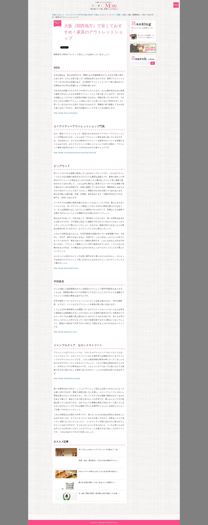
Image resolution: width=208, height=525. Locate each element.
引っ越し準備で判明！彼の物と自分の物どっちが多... (99, 493)
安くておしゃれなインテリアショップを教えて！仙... (99, 449)
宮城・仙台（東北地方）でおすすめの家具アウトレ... (99, 460)
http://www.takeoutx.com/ (65, 332)
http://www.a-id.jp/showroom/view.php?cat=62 (75, 152)
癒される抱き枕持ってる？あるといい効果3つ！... (98, 482)
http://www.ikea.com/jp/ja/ (66, 113)
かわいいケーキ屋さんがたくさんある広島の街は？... (99, 471)
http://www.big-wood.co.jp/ (66, 268)
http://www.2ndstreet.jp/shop (67, 378)
